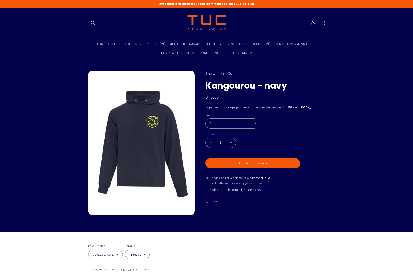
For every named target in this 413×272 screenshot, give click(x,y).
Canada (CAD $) (103, 254)
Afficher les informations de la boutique (240, 190)
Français (135, 254)
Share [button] (214, 201)
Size (208, 115)
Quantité (211, 134)
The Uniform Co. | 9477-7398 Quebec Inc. (124, 269)
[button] (93, 23)
